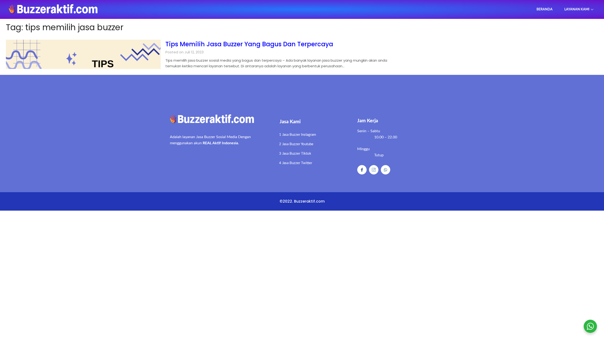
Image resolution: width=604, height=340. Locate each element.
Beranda (545, 9)
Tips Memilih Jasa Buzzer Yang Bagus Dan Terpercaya (249, 44)
